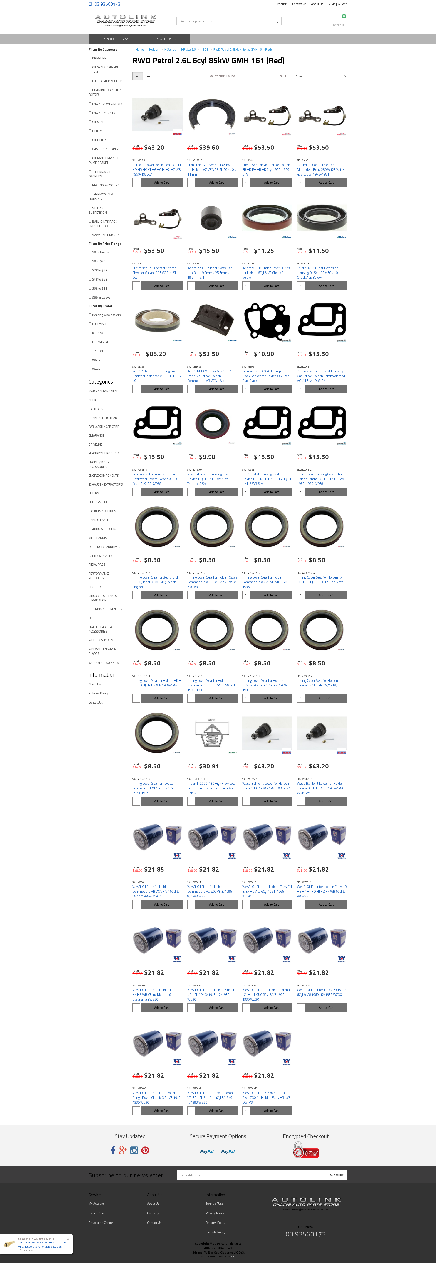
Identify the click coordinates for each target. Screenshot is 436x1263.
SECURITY (95, 586)
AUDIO (93, 400)
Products (282, 3)
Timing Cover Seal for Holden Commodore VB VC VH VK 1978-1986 (265, 582)
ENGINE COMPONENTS (107, 103)
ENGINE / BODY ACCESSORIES (99, 464)
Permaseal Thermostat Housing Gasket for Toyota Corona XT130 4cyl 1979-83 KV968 (155, 478)
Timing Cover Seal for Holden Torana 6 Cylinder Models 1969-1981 (264, 685)
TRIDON (97, 351)
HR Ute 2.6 (188, 49)
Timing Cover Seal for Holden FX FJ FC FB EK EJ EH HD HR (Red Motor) (321, 580)
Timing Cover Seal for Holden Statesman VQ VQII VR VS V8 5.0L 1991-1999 (211, 685)
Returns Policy (98, 693)
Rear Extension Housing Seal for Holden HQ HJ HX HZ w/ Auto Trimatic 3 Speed (210, 478)
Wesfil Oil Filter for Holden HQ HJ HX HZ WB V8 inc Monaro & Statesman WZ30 (155, 994)
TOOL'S (93, 618)
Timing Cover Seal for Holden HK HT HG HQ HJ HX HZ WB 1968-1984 (157, 683)
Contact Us (299, 3)
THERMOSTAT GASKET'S (100, 173)
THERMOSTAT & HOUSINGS (101, 196)
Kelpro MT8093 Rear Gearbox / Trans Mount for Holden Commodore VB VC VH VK (209, 376)
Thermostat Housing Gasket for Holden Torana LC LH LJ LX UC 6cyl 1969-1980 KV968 (320, 478)
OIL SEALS (99, 121)
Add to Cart (161, 182)
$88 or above (101, 297)
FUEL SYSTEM (98, 502)
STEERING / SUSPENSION (98, 210)
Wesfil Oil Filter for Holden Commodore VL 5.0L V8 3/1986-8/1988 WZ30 (210, 891)
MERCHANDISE (98, 537)
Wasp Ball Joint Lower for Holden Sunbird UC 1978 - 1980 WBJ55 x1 (266, 786)
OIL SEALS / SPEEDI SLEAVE (103, 69)
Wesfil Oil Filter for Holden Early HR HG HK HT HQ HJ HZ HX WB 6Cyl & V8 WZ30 (322, 891)
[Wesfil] (177, 855)
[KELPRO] (232, 237)
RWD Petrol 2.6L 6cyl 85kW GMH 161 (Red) (242, 49)
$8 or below (100, 252)
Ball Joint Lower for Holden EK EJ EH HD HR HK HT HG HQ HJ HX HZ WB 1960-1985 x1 (157, 169)
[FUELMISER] (286, 134)
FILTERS (97, 130)
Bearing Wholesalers (106, 314)
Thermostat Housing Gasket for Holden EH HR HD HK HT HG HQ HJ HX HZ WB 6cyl (266, 478)
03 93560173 (107, 3)
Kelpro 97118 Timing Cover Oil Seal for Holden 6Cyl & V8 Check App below (266, 272)
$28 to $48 (99, 270)
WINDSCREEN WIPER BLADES (102, 651)
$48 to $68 (99, 279)
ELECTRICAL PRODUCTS (107, 80)
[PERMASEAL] (286, 340)
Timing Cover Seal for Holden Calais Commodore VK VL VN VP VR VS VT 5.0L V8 (212, 582)
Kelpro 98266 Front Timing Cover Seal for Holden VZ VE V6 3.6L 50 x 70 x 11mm (156, 376)
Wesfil (96, 369)
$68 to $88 (99, 288)
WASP (96, 360)
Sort (283, 75)
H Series (170, 49)
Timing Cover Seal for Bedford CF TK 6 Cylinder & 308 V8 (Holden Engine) (155, 582)
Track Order (96, 1213)
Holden (154, 49)
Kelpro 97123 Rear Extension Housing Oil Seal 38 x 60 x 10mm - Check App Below (321, 272)
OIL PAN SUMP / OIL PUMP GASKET (104, 160)
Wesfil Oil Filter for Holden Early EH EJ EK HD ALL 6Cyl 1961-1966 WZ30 (267, 891)
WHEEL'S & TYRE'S (101, 640)
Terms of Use (215, 1203)
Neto (233, 1256)
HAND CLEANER (99, 519)
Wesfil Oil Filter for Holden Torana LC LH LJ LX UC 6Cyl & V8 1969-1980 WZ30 (266, 994)
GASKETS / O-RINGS (106, 149)
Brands (164, 39)
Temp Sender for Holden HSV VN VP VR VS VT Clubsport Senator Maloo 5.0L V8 (44, 1244)
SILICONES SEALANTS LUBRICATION (103, 598)
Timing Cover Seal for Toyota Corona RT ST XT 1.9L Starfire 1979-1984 (152, 788)
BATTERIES (96, 408)
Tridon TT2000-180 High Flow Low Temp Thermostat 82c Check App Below (211, 788)
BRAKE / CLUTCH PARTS (105, 417)
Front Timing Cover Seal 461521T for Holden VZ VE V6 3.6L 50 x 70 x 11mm (211, 169)
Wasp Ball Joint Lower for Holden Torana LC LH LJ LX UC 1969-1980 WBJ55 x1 (320, 788)
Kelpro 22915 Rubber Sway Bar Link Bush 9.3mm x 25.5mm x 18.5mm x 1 (209, 272)
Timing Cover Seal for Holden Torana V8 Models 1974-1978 (318, 683)
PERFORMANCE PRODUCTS (99, 575)
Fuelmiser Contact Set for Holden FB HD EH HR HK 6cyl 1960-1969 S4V (266, 169)
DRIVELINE (99, 58)
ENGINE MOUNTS (103, 112)
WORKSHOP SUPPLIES (104, 662)
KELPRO (97, 332)
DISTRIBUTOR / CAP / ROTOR (105, 92)
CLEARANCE (96, 435)
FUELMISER (99, 323)
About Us (317, 3)
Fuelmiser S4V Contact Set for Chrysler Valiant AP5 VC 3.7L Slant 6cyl (156, 272)
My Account (96, 1203)
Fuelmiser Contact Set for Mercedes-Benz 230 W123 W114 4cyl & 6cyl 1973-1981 (321, 169)
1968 (204, 49)
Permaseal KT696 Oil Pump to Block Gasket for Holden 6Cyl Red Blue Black (266, 376)
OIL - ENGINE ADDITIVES (104, 546)
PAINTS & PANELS (100, 555)
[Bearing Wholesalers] (232, 134)
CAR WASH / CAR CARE (104, 426)
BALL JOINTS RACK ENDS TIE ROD (103, 223)
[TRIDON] (232, 752)
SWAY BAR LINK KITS (106, 235)
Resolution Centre (101, 1222)
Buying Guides (337, 3)
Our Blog (153, 1213)
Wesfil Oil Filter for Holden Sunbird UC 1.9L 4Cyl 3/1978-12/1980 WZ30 (211, 994)
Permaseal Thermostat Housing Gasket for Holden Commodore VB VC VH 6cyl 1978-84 (321, 376)
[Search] (276, 21)
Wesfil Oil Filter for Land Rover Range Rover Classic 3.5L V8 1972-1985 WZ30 (157, 1097)
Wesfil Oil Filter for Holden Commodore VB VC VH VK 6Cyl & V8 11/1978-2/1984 (155, 891)
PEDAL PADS (97, 564)
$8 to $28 (98, 261)
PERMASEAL (100, 342)
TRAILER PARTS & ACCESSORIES (100, 629)
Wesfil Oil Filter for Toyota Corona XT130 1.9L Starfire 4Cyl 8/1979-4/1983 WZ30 (211, 1097)
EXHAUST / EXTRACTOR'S (106, 484)
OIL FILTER (99, 139)
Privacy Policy (215, 1213)
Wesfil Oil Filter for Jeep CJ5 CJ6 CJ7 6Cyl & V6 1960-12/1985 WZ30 (321, 992)
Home (140, 49)
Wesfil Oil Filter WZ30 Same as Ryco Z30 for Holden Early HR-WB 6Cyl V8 (266, 1097)
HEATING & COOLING (106, 185)
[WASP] (177, 134)
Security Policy (215, 1232)
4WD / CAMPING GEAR (104, 391)
